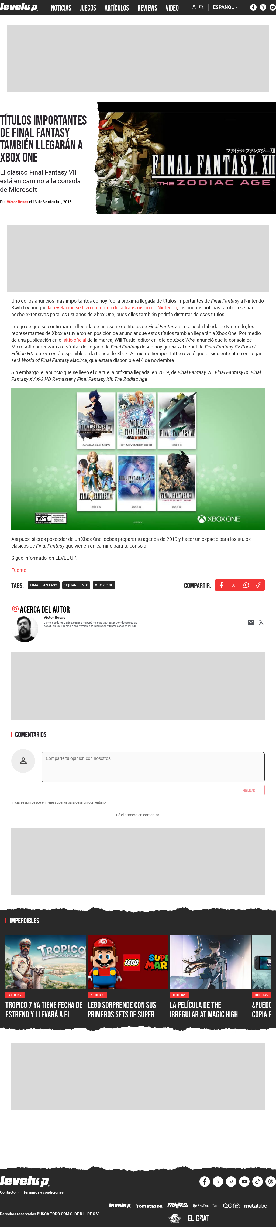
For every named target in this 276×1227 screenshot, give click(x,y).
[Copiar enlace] (258, 585)
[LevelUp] (120, 1206)
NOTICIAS (61, 7)
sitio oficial (75, 340)
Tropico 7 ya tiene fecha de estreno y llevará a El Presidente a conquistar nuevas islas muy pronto (43, 1019)
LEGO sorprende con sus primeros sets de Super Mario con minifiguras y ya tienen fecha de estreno (126, 1019)
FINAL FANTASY (43, 585)
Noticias (15, 995)
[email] (250, 622)
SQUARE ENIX (76, 585)
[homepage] (19, 7)
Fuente (18, 570)
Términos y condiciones (43, 1192)
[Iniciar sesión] (194, 7)
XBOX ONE (104, 585)
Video (172, 7)
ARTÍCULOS (117, 7)
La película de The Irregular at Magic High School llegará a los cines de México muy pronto (208, 1019)
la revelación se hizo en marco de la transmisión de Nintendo (112, 307)
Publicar (249, 790)
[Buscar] (201, 7)
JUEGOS (88, 7)
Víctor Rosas (17, 202)
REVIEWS (147, 7)
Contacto (8, 1192)
